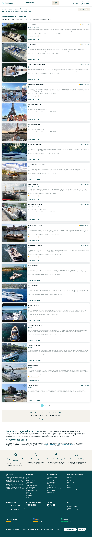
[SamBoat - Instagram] (51, 505)
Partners (52, 529)
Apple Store (16, 505)
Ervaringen (29, 495)
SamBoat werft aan (31, 478)
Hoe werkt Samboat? (73, 506)
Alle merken (50, 493)
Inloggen (86, 3)
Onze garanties (30, 480)
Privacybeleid (38, 529)
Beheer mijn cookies (73, 509)
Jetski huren (50, 485)
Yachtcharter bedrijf (32, 485)
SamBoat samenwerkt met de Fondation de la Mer (59, 444)
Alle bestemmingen (72, 488)
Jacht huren (50, 480)
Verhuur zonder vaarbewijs (54, 488)
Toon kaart (81, 9)
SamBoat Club (30, 488)
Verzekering (29, 482)
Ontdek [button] (75, 3)
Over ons (28, 477)
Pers (27, 492)
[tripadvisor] (65, 519)
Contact (69, 508)
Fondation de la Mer (32, 493)
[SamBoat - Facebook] (48, 505)
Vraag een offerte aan (46, 419)
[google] (36, 519)
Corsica (69, 484)
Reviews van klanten (32, 490)
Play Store (16, 509)
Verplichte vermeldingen (27, 529)
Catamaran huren (52, 484)
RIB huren (49, 478)
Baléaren (69, 487)
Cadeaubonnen (30, 487)
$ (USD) (81, 529)
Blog (27, 497)
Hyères (69, 480)
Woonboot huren (51, 487)
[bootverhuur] (7, 3)
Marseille (69, 477)
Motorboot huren (52, 477)
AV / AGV (46, 529)
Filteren (55, 2)
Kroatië (69, 485)
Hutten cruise (51, 490)
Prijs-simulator (30, 484)
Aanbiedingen (50, 492)
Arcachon (70, 478)
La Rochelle (70, 482)
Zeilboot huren (51, 482)
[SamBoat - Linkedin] (54, 505)
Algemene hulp (71, 504)
